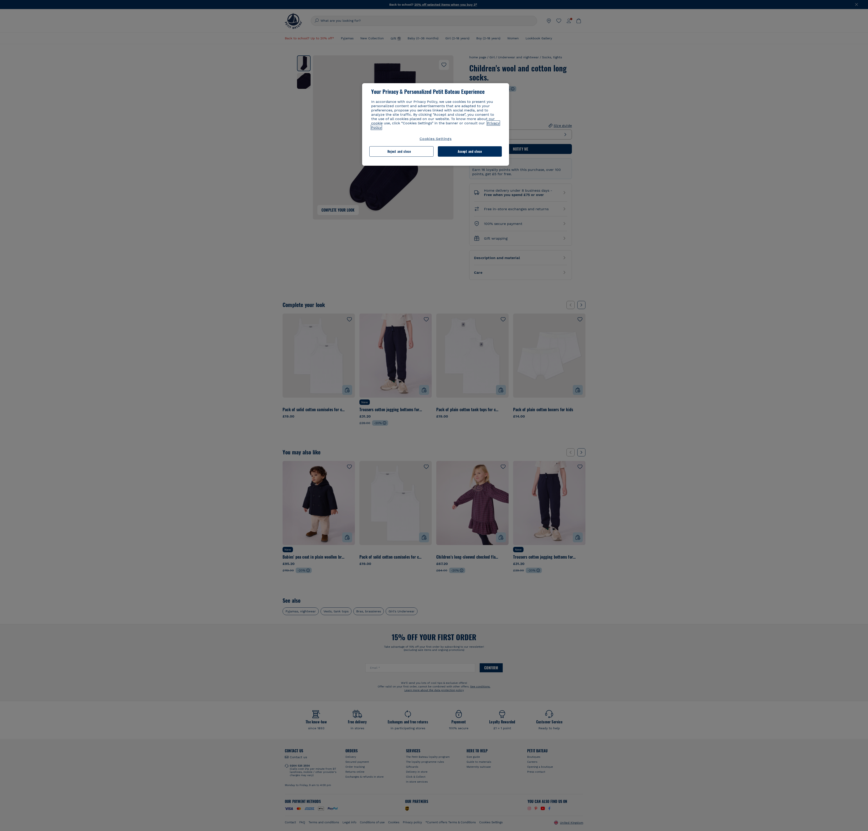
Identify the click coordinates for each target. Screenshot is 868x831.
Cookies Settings (436, 139)
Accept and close (470, 151)
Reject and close (399, 151)
